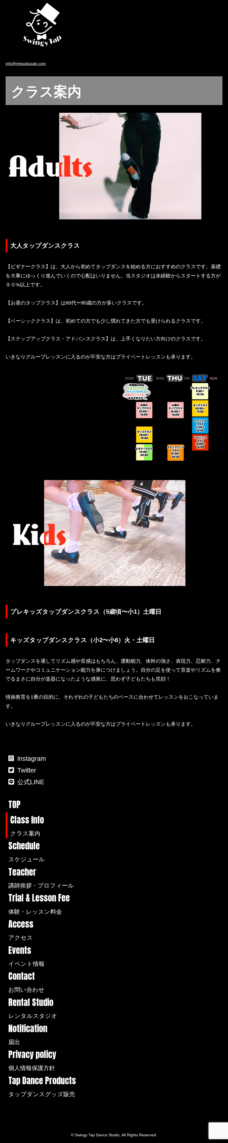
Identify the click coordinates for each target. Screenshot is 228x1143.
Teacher (41, 877)
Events (26, 956)
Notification (27, 1034)
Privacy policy (32, 1060)
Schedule (26, 851)
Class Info (27, 825)
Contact (26, 982)
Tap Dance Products (42, 1086)
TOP (14, 804)
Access (20, 930)
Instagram (31, 758)
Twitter (26, 770)
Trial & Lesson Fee (39, 903)
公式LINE (30, 782)
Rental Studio (32, 1008)
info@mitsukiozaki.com (26, 63)
